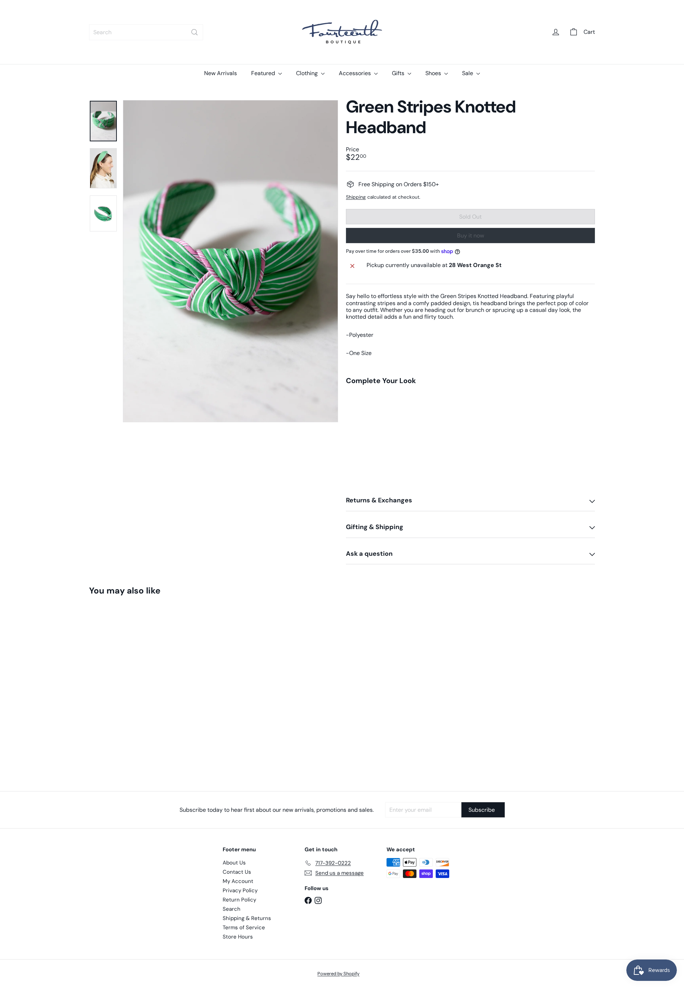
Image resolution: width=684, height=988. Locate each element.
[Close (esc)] (450, 415)
